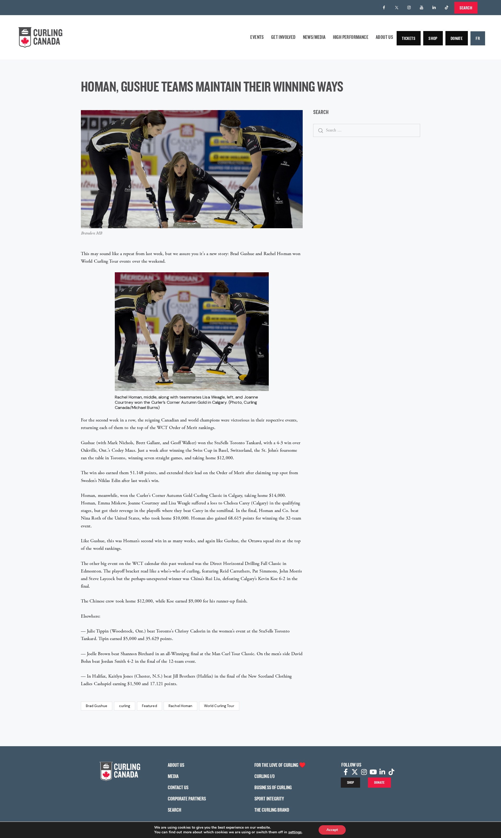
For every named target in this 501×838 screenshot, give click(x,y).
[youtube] (422, 8)
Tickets (408, 38)
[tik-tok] (447, 8)
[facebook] (384, 8)
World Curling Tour (219, 706)
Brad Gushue (96, 706)
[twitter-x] (397, 8)
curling (124, 706)
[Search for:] (366, 130)
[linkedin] (434, 8)
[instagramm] (409, 8)
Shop (433, 38)
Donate (457, 38)
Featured (149, 706)
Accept (332, 829)
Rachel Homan (180, 706)
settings (295, 832)
